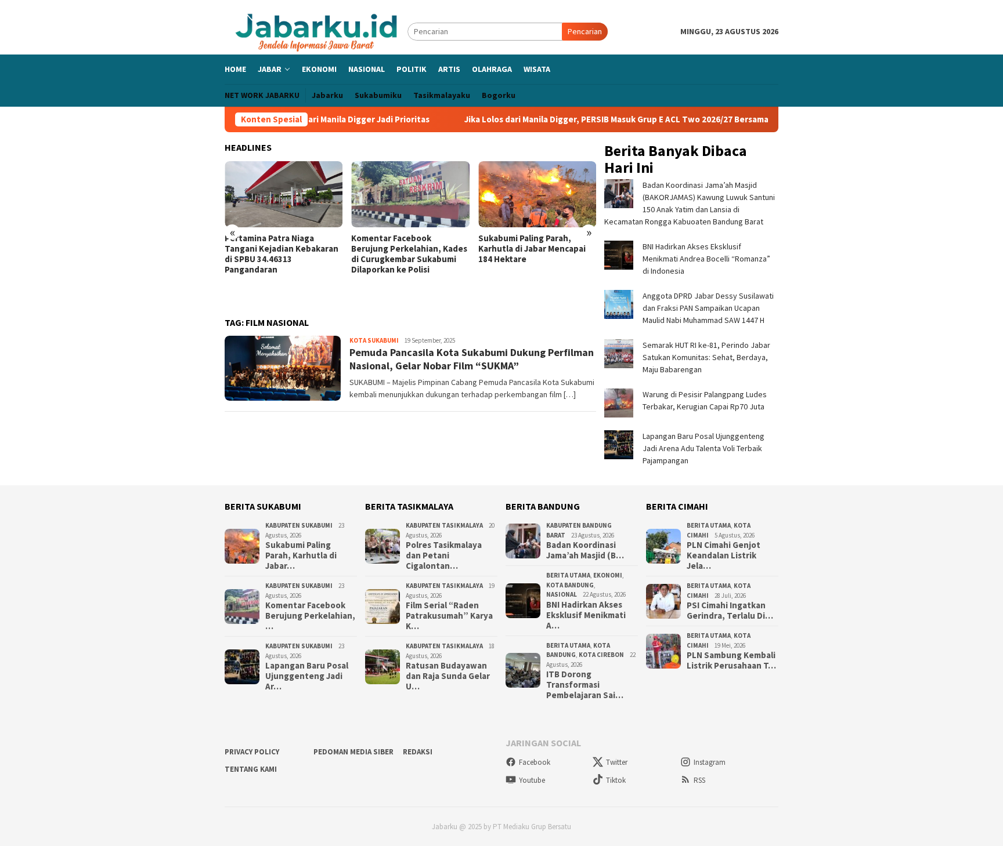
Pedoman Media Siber (353, 752)
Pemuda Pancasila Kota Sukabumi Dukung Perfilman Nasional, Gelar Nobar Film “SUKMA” (471, 359)
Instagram (710, 762)
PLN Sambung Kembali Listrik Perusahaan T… (731, 660)
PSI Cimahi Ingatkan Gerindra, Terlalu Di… (730, 610)
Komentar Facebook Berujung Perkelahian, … (310, 615)
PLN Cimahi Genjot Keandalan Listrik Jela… (723, 555)
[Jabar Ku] (316, 31)
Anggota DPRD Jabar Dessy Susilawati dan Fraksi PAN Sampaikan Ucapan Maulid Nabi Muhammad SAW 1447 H (708, 308)
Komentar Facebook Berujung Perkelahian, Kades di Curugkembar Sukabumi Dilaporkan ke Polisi (409, 254)
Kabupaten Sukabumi (299, 525)
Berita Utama (568, 575)
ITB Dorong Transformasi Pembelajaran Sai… (584, 684)
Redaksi (417, 752)
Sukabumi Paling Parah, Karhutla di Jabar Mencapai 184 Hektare (532, 248)
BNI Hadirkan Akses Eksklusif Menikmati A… (586, 615)
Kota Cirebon (601, 655)
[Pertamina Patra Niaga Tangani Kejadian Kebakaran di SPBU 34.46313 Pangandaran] (283, 194)
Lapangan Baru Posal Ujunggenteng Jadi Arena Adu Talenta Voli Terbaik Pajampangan (703, 448)
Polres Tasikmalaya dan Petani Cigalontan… (444, 555)
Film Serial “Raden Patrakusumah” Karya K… (449, 615)
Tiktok (616, 780)
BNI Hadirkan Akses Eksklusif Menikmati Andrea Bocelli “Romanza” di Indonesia (706, 258)
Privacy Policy (252, 752)
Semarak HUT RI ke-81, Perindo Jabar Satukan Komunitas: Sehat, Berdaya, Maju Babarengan (706, 357)
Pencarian (585, 31)
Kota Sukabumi (374, 340)
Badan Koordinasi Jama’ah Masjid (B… (585, 550)
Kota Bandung (570, 585)
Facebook (534, 762)
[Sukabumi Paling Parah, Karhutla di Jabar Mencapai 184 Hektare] (537, 194)
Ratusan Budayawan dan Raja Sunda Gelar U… (448, 676)
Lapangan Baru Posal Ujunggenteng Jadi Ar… (306, 676)
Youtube (532, 780)
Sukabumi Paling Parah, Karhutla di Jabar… (301, 555)
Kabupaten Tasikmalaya (444, 525)
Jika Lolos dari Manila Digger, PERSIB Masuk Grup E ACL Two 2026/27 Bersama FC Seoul (643, 119)
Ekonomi (607, 575)
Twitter (616, 762)
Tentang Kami (251, 769)
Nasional (561, 594)
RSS (699, 780)
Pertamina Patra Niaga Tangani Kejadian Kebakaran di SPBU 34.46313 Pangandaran (281, 254)
